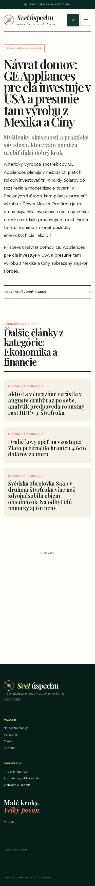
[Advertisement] (47, 604)
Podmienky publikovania (21, 778)
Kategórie (10, 735)
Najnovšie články (16, 728)
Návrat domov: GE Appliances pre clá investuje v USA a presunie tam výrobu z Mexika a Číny (44, 255)
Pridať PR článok (73, 20)
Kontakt (9, 748)
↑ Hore (9, 821)
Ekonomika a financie (24, 48)
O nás (8, 741)
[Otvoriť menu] (85, 20)
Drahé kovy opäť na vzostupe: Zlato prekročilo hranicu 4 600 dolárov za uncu (47, 447)
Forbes (11, 271)
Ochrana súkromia (17, 785)
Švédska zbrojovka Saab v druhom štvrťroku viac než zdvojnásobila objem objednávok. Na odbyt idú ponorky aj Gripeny (41, 495)
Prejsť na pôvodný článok (47, 292)
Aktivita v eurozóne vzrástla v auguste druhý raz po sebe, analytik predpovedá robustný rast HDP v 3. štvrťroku (46, 403)
